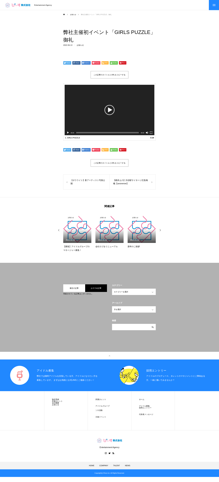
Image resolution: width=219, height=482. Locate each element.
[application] (109, 110)
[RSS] (113, 453)
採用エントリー (145, 408)
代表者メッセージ (146, 414)
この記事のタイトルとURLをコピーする (109, 75)
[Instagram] (105, 453)
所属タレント (57, 401)
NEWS (127, 466)
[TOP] (109, 356)
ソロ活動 (99, 410)
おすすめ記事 (96, 288)
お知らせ (80, 45)
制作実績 (55, 399)
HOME (91, 466)
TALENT (116, 466)
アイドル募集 (144, 406)
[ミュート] (147, 132)
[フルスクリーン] (151, 132)
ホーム (141, 399)
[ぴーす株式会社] (17, 5)
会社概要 (55, 403)
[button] (109, 110)
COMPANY (103, 466)
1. (72, 138)
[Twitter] (109, 453)
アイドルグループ (102, 406)
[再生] (68, 132)
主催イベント (100, 417)
